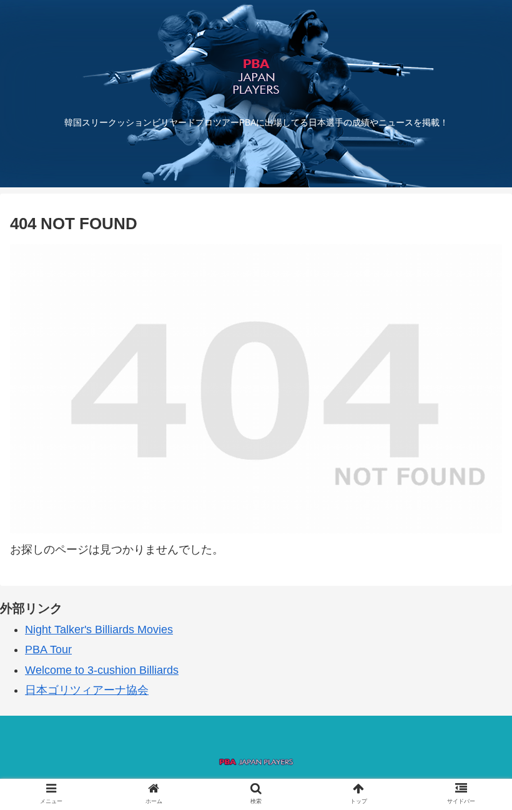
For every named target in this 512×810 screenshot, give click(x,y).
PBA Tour (48, 649)
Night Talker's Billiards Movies (99, 629)
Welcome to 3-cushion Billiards (102, 670)
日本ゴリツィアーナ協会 (87, 690)
